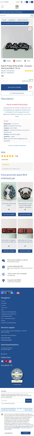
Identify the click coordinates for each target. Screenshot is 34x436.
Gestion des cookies (5, 337)
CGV (3, 309)
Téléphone (4, 354)
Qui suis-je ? (4, 307)
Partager (8, 61)
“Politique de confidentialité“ (13, 427)
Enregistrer (19, 61)
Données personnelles (6, 340)
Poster (28, 61)
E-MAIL (3, 320)
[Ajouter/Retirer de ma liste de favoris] (30, 87)
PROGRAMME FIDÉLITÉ (7, 316)
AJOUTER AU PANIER (14, 87)
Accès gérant (29, 410)
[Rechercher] (32, 15)
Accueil (4, 20)
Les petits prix (12, 20)
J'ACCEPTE (25, 433)
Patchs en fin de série (23, 20)
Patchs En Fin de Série (7, 71)
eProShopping (12, 410)
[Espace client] (22, 2)
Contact (17, 2)
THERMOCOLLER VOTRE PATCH (9, 314)
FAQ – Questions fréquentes (8, 318)
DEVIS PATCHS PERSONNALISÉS (9, 312)
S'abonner (28, 400)
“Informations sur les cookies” (22, 426)
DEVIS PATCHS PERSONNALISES (9, 323)
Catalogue (4, 303)
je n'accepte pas (8, 433)
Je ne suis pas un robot (9, 403)
